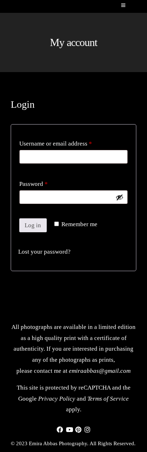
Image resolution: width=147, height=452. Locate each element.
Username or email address (67, 142)
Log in (33, 225)
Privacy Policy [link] (56, 398)
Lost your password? (44, 251)
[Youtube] (69, 430)
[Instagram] (87, 430)
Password (45, 182)
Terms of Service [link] (108, 398)
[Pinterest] (78, 430)
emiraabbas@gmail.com (100, 370)
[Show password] (119, 197)
